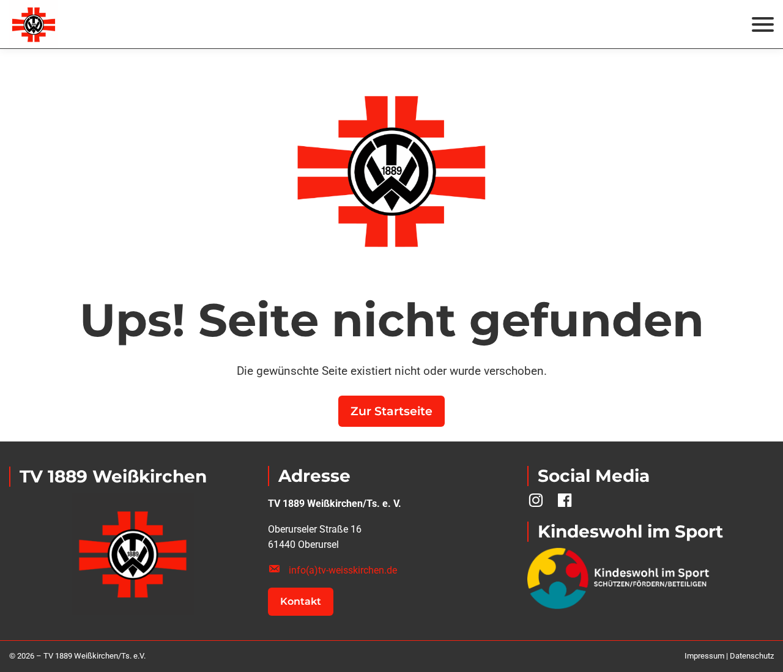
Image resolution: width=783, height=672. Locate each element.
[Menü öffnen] (763, 24)
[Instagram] (535, 500)
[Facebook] (564, 500)
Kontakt (300, 601)
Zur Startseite (391, 411)
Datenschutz (752, 655)
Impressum (704, 655)
